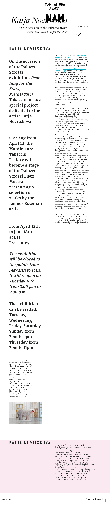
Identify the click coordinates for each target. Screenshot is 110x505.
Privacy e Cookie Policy (96, 499)
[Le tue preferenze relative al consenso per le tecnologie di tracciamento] (105, 500)
